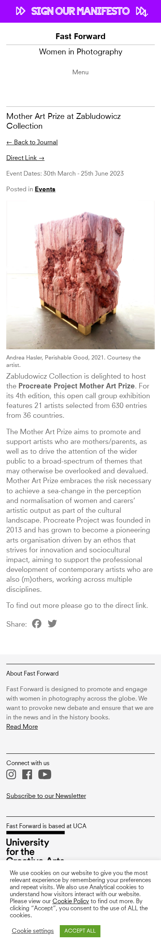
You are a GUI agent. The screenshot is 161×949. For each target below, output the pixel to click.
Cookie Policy (70, 901)
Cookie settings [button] (33, 931)
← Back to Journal (32, 142)
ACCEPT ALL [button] (80, 931)
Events (45, 190)
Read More (22, 727)
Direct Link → (25, 158)
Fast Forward (80, 37)
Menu (80, 72)
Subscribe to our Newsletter (46, 796)
